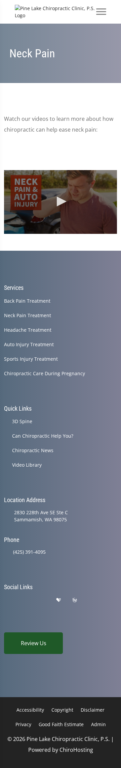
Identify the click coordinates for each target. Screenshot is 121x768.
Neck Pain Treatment (27, 315)
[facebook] (25, 600)
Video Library (27, 465)
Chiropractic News (32, 450)
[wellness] (74, 600)
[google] (7, 600)
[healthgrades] (58, 600)
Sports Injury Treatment (31, 359)
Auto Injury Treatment (29, 344)
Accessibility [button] (30, 710)
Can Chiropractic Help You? (42, 436)
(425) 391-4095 (29, 552)
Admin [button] (98, 724)
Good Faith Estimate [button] (61, 724)
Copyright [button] (62, 710)
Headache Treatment (27, 330)
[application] (60, 202)
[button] (60, 201)
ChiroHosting (76, 749)
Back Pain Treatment (27, 301)
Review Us (33, 643)
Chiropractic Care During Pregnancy (44, 373)
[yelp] (42, 600)
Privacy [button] (23, 724)
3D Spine (22, 421)
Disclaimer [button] (93, 710)
